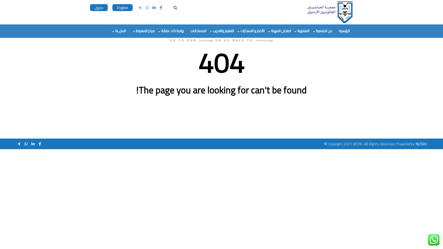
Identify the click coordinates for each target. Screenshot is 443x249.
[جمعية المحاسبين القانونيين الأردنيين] (330, 12)
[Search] (175, 8)
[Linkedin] (154, 8)
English (122, 7)
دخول (99, 7)
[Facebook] (161, 8)
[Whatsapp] (147, 8)
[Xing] (140, 8)
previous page (264, 40)
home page (206, 40)
